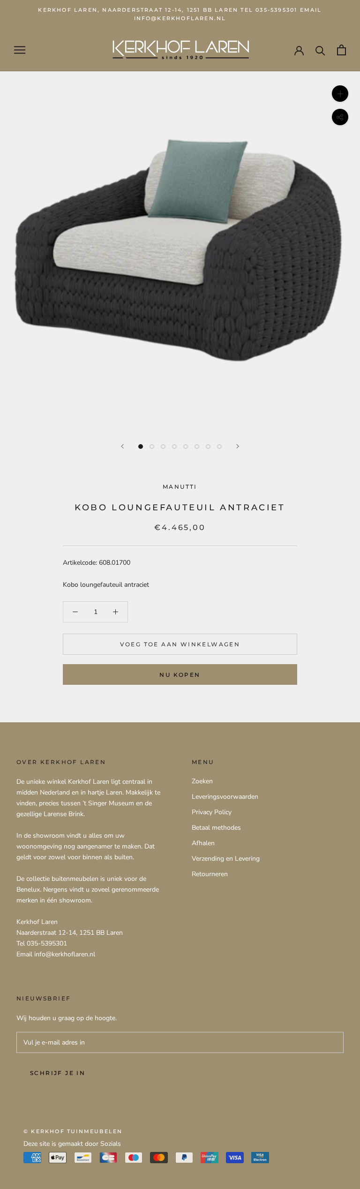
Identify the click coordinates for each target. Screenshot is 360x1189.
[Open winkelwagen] (341, 50)
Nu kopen (179, 674)
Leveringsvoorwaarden (225, 796)
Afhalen (203, 843)
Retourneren (210, 874)
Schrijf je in (57, 1072)
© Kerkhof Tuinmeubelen (72, 1131)
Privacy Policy (212, 812)
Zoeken (202, 781)
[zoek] (320, 50)
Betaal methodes (216, 827)
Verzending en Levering (226, 858)
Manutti (180, 486)
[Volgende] (237, 446)
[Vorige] (122, 446)
